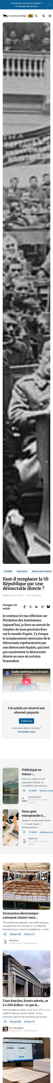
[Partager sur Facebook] (24, 606)
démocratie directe (41, 571)
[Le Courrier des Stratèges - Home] (18, 16)
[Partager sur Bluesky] (48, 606)
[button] (36, 15)
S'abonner (26, 721)
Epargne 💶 (15, 934)
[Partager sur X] (30, 606)
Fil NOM (8, 571)
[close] (50, 5)
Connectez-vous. (27, 731)
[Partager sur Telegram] (42, 606)
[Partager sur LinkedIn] (36, 606)
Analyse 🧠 (29, 934)
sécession (22, 571)
